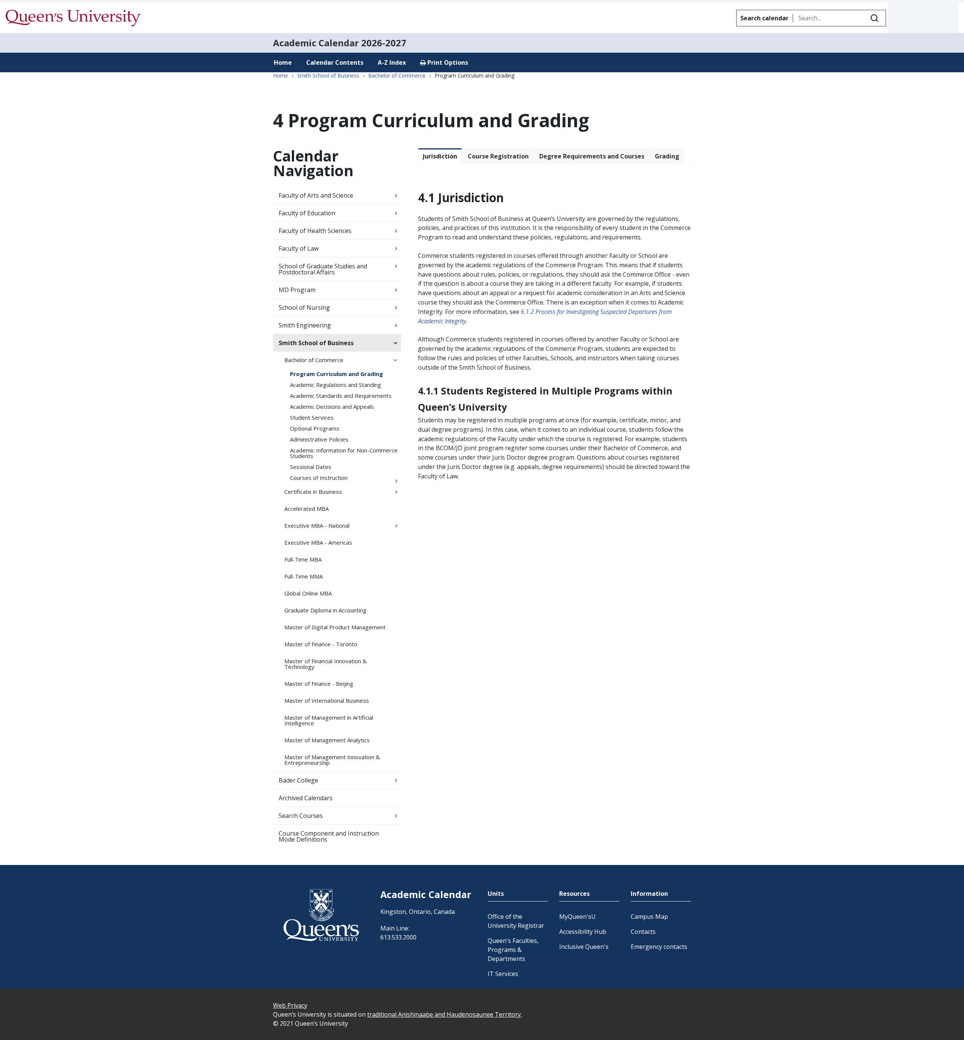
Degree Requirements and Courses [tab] (591, 156)
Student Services (312, 417)
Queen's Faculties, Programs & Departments (513, 949)
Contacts (643, 931)
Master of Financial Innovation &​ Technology (325, 663)
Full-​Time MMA (303, 576)
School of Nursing (304, 307)
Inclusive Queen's (584, 947)
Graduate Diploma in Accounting (325, 610)
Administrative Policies (319, 439)
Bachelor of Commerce (397, 75)
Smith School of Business (328, 75)
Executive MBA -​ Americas (318, 542)
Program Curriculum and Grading (336, 374)
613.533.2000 (398, 937)
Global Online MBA (308, 593)
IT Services (503, 974)
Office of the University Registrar (516, 921)
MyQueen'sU (577, 916)
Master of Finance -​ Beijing (318, 683)
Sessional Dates (310, 467)
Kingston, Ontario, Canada (417, 912)
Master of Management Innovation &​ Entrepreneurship (332, 759)
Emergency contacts (659, 947)
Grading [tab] (667, 156)
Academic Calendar (316, 42)
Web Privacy (290, 1005)
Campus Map (649, 916)
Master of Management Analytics (327, 740)
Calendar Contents (334, 62)
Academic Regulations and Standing (335, 384)
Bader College (298, 780)
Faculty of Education (307, 213)
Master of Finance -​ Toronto (320, 644)
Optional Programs (314, 428)
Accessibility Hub (582, 931)
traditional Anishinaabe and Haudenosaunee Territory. (444, 1014)
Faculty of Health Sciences (315, 231)
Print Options (447, 62)
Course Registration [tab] (498, 156)
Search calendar (764, 18)
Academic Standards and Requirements (341, 395)
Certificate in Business (313, 491)
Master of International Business (326, 700)
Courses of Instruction (319, 477)
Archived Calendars (306, 798)
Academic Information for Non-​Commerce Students (344, 453)
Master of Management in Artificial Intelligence (328, 720)
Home (283, 62)
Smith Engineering (305, 325)
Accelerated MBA (306, 508)
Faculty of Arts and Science (316, 195)
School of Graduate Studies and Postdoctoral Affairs (323, 269)
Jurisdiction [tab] (440, 156)
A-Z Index (392, 62)
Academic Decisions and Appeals (332, 406)
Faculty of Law (299, 248)
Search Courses (301, 816)
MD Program (297, 290)
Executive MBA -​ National (316, 525)
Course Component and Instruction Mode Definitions (329, 836)
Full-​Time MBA (303, 559)
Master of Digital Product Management (335, 627)
